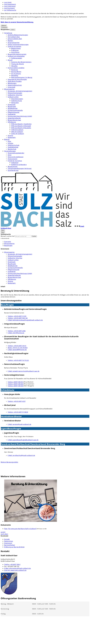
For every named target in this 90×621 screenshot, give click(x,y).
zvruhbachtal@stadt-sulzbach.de (21, 455)
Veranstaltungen (10, 151)
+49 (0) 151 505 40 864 (17, 348)
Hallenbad (14, 163)
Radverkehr (12, 137)
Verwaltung (8, 33)
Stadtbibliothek (13, 147)
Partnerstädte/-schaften (16, 68)
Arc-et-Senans (16, 74)
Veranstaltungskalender (16, 153)
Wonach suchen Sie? (8, 236)
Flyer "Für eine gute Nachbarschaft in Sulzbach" (20, 529)
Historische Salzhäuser (15, 157)
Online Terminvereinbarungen (18, 45)
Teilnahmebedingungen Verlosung (19, 168)
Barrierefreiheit (9, 545)
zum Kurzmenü (9, 8)
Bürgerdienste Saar (14, 120)
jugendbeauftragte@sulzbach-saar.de (23, 440)
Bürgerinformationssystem (17, 54)
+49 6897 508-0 (12, 564)
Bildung (6, 139)
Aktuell (10, 60)
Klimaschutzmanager (15, 93)
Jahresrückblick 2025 (15, 39)
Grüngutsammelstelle (15, 110)
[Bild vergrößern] (46, 501)
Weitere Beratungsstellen (9, 462)
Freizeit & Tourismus (15, 161)
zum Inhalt (7, 2)
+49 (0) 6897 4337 (16, 401)
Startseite (7, 242)
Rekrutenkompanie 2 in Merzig (21, 77)
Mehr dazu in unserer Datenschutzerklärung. (17, 22)
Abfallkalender (13, 108)
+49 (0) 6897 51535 (17, 316)
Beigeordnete (16, 48)
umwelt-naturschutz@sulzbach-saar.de (23, 371)
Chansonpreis (12, 159)
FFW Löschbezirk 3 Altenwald (21, 126)
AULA (9, 155)
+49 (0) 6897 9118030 (18, 412)
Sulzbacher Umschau (15, 95)
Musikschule (12, 149)
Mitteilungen (12, 83)
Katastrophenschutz (15, 85)
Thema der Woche (17, 64)
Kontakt (7, 539)
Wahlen (10, 41)
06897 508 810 (15, 382)
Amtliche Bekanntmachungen (18, 35)
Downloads (11, 105)
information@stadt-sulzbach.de (17, 568)
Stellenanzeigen (16, 58)
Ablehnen (3, 25)
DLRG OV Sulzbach (17, 134)
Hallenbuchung (16, 101)
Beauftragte (12, 106)
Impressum (8, 543)
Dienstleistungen (17, 99)
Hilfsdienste (12, 122)
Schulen (10, 143)
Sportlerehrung (13, 170)
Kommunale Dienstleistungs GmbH (20, 116)
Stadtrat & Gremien (14, 46)
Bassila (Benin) (16, 72)
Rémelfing (14, 75)
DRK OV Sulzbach (17, 132)
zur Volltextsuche (10, 10)
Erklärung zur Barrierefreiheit (14, 547)
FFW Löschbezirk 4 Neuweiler (21, 128)
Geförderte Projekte (15, 81)
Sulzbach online (13, 97)
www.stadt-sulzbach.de (15, 570)
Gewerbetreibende (14, 118)
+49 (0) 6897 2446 (16, 331)
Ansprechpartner (14, 43)
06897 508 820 (15, 384)
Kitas (9, 141)
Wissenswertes (9, 89)
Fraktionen (15, 50)
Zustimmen (4, 27)
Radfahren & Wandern (19, 165)
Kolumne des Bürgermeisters (21, 62)
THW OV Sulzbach (17, 130)
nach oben (4, 534)
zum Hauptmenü (10, 4)
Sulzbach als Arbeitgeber (16, 56)
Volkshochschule (13, 145)
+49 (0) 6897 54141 (17, 346)
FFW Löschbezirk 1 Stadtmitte (21, 124)
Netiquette (15, 103)
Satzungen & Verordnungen (17, 79)
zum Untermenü (9, 6)
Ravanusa (14, 70)
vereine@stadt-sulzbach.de (19, 424)
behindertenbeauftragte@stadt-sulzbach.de (25, 320)
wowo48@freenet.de (17, 350)
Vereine (10, 136)
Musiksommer (13, 167)
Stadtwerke (11, 114)
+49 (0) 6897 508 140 (18, 318)
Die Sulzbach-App (14, 37)
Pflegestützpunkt (13, 112)
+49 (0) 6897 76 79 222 (18, 360)
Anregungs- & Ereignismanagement (20, 91)
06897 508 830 (15, 386)
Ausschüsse (15, 52)
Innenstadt (11, 87)
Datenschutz (8, 541)
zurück (3, 532)
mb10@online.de (16, 333)
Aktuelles (14, 66)
